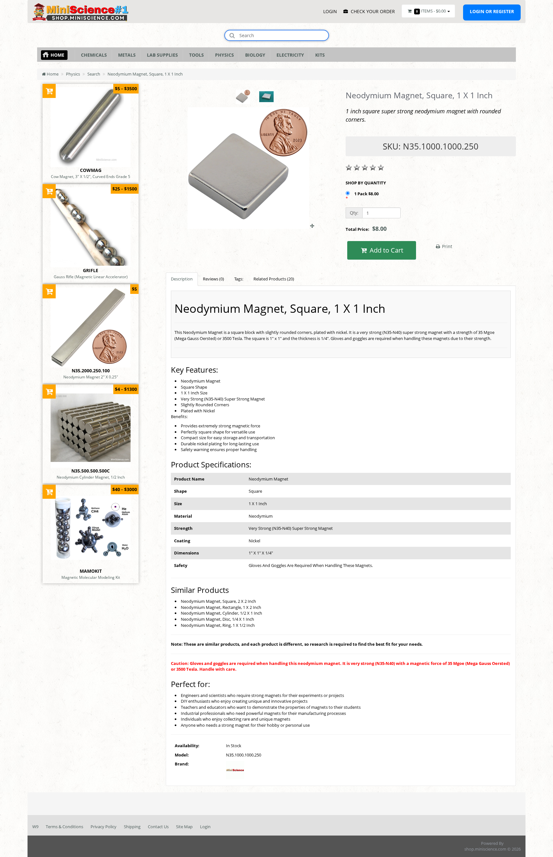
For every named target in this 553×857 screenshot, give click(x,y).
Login (205, 826)
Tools (195, 55)
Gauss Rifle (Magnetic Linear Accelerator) (91, 276)
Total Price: (366, 228)
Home (57, 55)
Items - (431, 11)
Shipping (132, 826)
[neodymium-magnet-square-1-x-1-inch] (251, 226)
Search (93, 74)
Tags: (238, 279)
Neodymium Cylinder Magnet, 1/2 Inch (91, 477)
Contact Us (158, 826)
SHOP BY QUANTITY (366, 183)
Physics (223, 55)
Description (182, 279)
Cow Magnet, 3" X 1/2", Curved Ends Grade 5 (90, 176)
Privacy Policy (103, 826)
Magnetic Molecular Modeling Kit (90, 577)
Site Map (184, 826)
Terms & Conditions (64, 826)
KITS (319, 55)
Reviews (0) (213, 279)
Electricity (289, 55)
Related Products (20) (273, 279)
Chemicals (92, 55)
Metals (126, 55)
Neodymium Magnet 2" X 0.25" (90, 376)
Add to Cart (385, 250)
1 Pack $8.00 (366, 194)
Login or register (492, 11)
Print (446, 246)
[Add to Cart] (49, 90)
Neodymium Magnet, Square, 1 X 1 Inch (145, 74)
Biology (254, 55)
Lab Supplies (161, 55)
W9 (35, 826)
